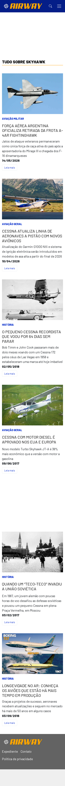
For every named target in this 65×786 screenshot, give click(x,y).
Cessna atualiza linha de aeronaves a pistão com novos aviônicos (32, 236)
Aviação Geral (12, 224)
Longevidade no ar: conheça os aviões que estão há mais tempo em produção (30, 690)
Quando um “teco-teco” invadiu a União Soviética (32, 586)
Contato (26, 751)
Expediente (10, 751)
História (8, 324)
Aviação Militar (13, 118)
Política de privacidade (17, 759)
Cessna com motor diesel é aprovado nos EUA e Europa (29, 439)
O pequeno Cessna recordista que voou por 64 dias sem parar (31, 336)
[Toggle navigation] (59, 6)
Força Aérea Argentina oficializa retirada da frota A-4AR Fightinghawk (32, 130)
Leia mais (9, 167)
